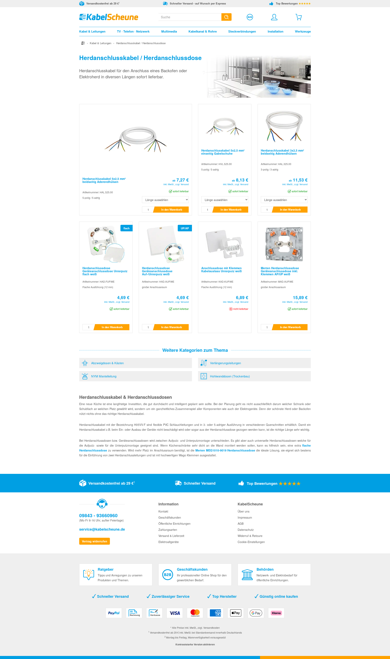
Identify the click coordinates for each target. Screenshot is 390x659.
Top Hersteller (224, 596)
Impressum (245, 517)
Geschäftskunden (169, 517)
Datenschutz (246, 530)
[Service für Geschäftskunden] (250, 17)
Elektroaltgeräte (168, 542)
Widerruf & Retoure (250, 536)
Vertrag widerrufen (94, 541)
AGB (241, 523)
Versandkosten (211, 627)
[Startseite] (83, 43)
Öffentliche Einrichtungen (174, 523)
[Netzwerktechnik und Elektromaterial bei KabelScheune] (108, 16)
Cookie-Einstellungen (251, 542)
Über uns (243, 511)
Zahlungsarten (167, 530)
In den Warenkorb (171, 209)
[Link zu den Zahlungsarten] (195, 614)
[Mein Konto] (274, 17)
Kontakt (163, 511)
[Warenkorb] (298, 17)
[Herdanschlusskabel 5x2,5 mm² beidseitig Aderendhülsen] (135, 139)
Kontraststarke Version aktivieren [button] (195, 644)
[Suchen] (226, 17)
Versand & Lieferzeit (171, 536)
